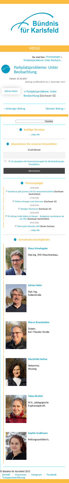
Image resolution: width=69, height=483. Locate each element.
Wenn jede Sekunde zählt (28, 226)
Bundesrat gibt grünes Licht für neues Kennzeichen (31, 192)
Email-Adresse (34, 150)
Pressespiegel (53, 57)
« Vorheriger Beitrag (14, 109)
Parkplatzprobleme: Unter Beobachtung (43, 60)
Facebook (51, 475)
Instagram (36, 475)
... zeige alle (34, 135)
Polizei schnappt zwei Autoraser (29, 202)
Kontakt (6, 475)
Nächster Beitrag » (55, 109)
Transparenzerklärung (13, 477)
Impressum (20, 475)
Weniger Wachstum (29, 209)
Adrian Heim (11, 91)
